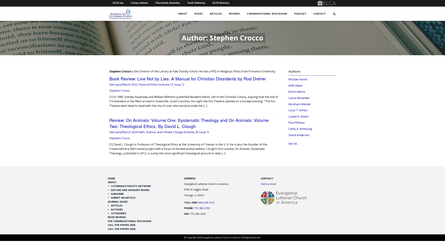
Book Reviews (117, 217)
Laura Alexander (299, 98)
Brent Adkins (296, 92)
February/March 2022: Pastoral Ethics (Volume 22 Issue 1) (146, 84)
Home (111, 178)
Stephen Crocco (119, 91)
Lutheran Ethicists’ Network (131, 186)
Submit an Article (123, 197)
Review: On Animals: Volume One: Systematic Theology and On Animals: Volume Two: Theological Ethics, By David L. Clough (189, 123)
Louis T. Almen (298, 110)
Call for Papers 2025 (121, 225)
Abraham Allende (299, 104)
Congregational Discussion (267, 13)
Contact (319, 13)
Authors (117, 209)
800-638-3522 (206, 202)
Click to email (268, 184)
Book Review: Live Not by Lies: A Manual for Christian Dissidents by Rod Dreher (187, 78)
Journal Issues (118, 201)
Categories (118, 213)
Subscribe (117, 193)
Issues (198, 13)
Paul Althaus (296, 122)
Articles (216, 13)
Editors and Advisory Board (130, 190)
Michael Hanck (297, 79)
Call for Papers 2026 (121, 229)
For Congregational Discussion (129, 221)
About (182, 13)
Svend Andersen (298, 135)
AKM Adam (295, 86)
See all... (293, 143)
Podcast (300, 13)
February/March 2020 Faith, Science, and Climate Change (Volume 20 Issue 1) (159, 132)
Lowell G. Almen (298, 116)
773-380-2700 (202, 208)
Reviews (234, 13)
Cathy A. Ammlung (300, 129)
